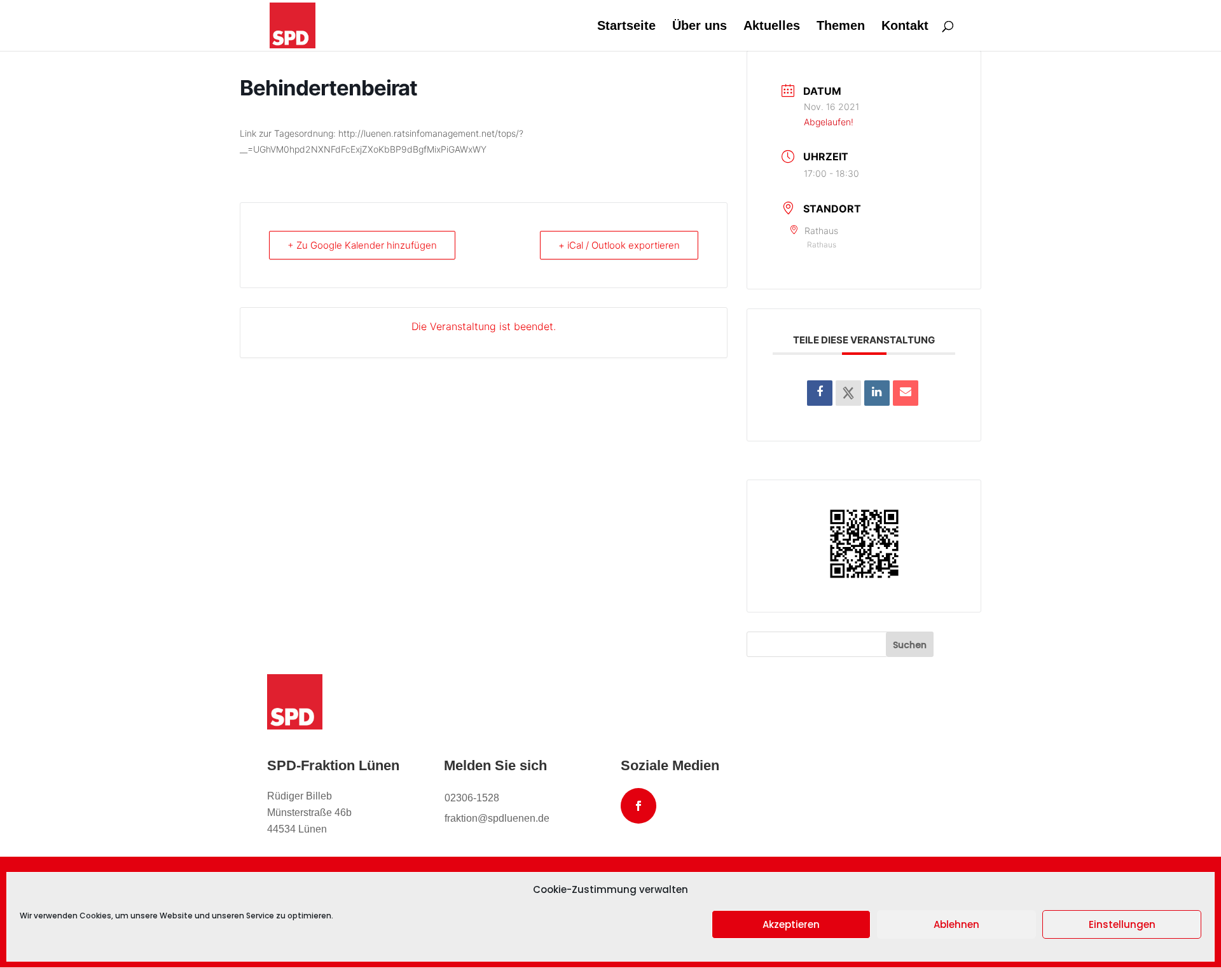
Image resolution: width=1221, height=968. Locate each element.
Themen (841, 26)
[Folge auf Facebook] (638, 806)
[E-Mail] (905, 393)
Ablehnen (956, 924)
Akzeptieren (791, 924)
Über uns (699, 26)
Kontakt (904, 26)
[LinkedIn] (877, 393)
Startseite (626, 26)
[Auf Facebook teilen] (819, 393)
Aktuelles (771, 26)
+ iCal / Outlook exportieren (619, 245)
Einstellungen (1122, 924)
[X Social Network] (848, 393)
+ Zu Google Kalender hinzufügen (362, 245)
